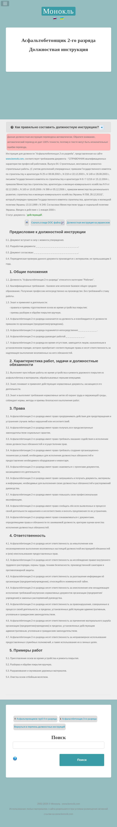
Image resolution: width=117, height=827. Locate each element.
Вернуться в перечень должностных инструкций (39, 727)
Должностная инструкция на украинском (88, 222)
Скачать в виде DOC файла (46, 222)
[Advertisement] (58, 93)
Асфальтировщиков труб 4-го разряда (37, 719)
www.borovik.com (15, 159)
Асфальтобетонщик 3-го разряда (79, 719)
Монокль (58, 11)
